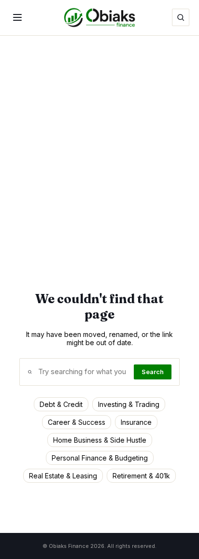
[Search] (180, 17)
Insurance (136, 422)
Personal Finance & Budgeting (100, 458)
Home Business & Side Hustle (99, 440)
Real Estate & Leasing (63, 476)
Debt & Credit (61, 404)
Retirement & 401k (141, 476)
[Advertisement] (99, 140)
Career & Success (76, 422)
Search (153, 372)
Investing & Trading (128, 404)
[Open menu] (17, 17)
